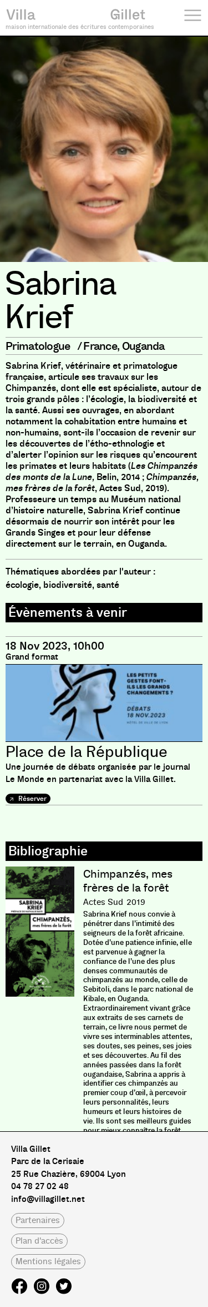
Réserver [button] (32, 798)
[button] (37, 1220)
